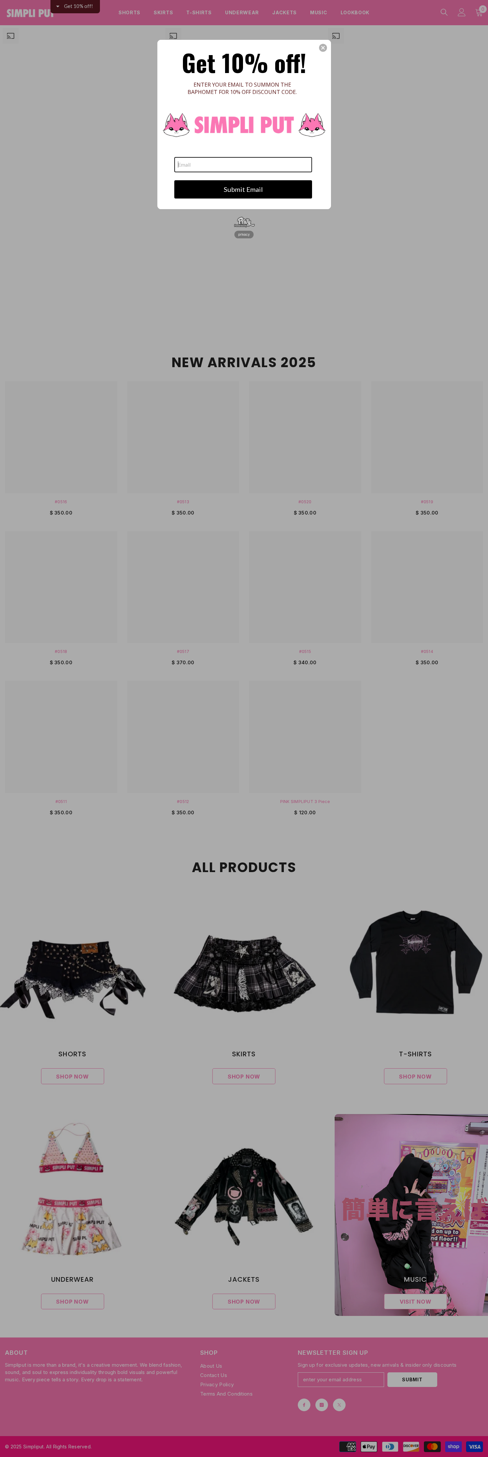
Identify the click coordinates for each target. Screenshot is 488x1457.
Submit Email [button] (243, 189)
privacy (244, 234)
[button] (323, 48)
